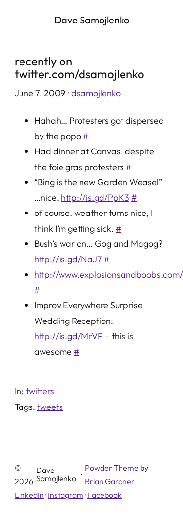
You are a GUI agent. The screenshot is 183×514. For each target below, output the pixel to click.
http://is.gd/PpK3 (95, 197)
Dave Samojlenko (91, 20)
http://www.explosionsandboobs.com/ (108, 274)
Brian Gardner (110, 481)
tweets (50, 406)
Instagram (65, 495)
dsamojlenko (96, 93)
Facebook (104, 495)
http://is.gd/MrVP (68, 336)
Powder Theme (112, 467)
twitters (40, 391)
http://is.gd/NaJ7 (68, 259)
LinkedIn (29, 495)
